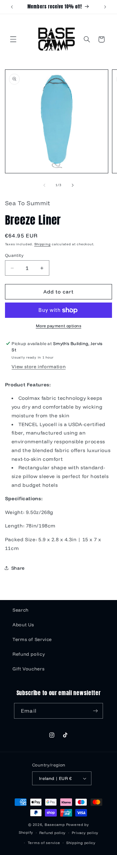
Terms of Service (32, 639)
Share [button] (18, 568)
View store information (39, 366)
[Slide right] (73, 185)
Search (20, 610)
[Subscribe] (95, 710)
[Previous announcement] (12, 7)
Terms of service (44, 842)
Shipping (42, 244)
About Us (23, 625)
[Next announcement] (105, 7)
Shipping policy (80, 842)
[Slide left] (44, 185)
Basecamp (55, 824)
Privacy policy (85, 832)
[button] (13, 39)
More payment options (58, 325)
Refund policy (28, 654)
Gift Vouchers (28, 669)
